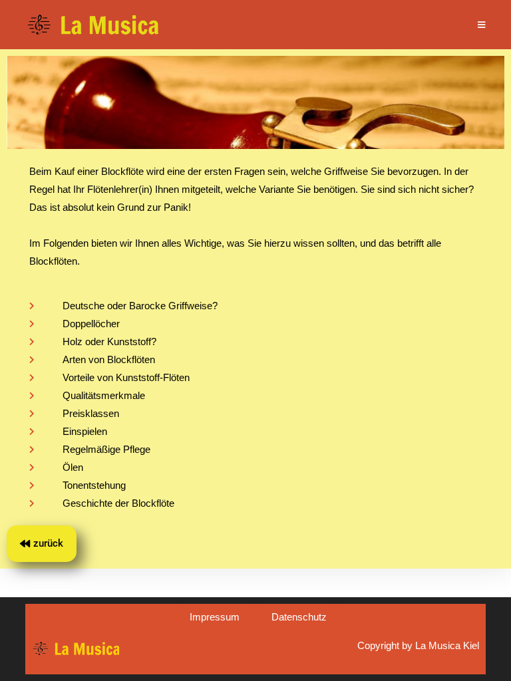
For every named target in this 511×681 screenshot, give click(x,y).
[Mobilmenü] (482, 25)
